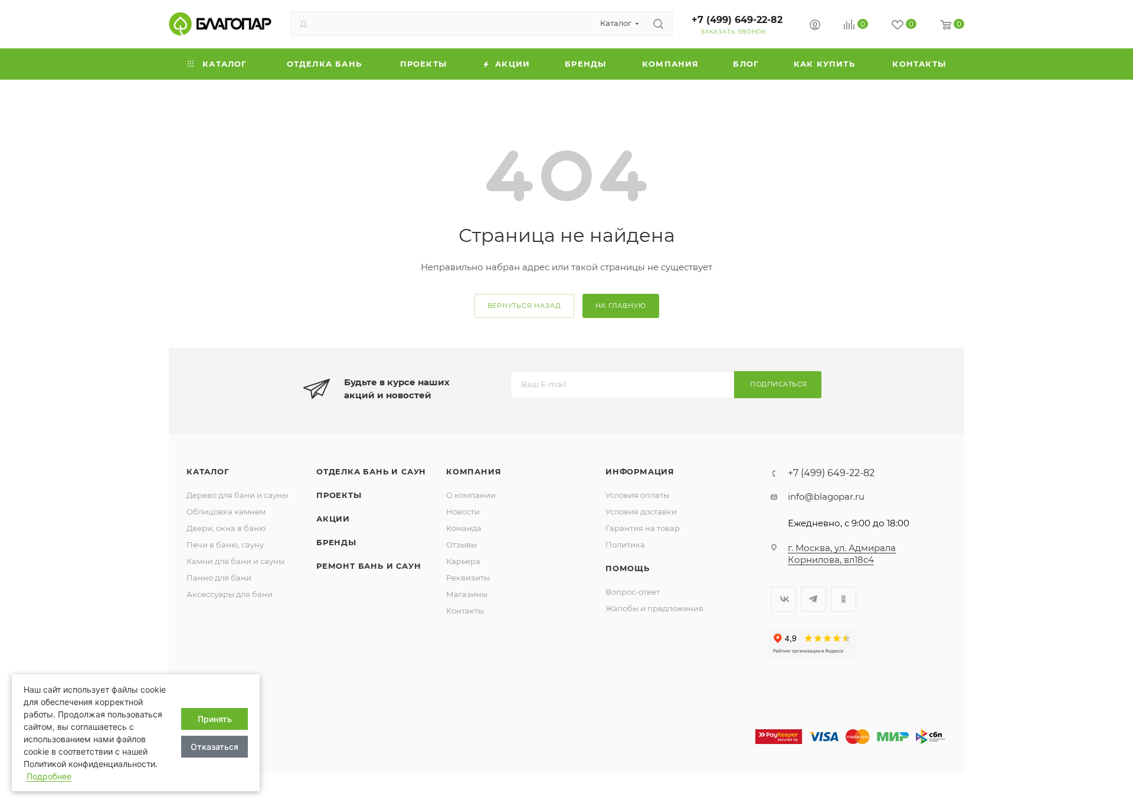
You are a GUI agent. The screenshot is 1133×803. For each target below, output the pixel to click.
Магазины (466, 594)
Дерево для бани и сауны (237, 495)
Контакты (465, 610)
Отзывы (461, 544)
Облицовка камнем (226, 511)
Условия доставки (641, 511)
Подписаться (778, 384)
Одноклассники (843, 599)
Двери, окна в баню (226, 528)
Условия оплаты (637, 495)
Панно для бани (218, 577)
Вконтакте (783, 599)
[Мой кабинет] (815, 26)
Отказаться (214, 747)
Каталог (208, 471)
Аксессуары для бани (229, 594)
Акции (333, 518)
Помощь (627, 568)
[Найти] (658, 23)
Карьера (463, 561)
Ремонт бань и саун (368, 566)
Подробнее (49, 776)
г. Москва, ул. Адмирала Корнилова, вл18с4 (842, 553)
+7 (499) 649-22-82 (737, 19)
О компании (471, 495)
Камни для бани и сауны (235, 561)
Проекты (339, 495)
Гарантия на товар (642, 528)
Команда (464, 528)
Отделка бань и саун (371, 471)
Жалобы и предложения (654, 608)
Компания (473, 471)
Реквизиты (468, 577)
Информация (639, 471)
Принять (215, 719)
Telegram (813, 599)
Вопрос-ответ (632, 591)
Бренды (336, 542)
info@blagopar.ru (826, 496)
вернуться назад (524, 305)
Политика (625, 544)
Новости (463, 511)
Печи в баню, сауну (225, 544)
